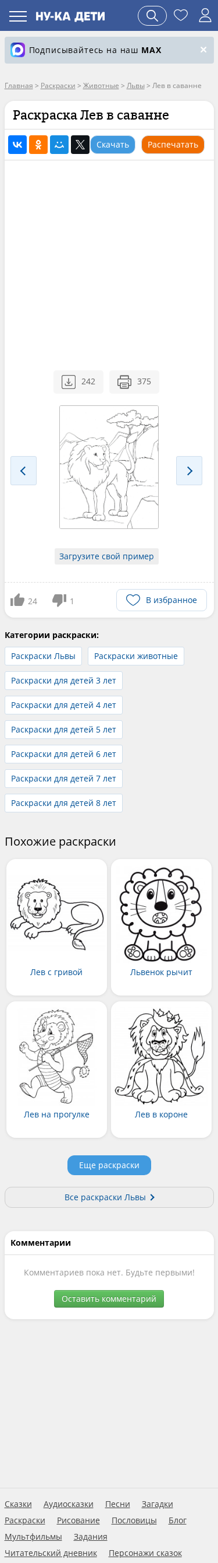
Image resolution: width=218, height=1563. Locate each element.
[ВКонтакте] (17, 144)
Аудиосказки (69, 1504)
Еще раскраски (109, 1165)
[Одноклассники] (38, 144)
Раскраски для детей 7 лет (63, 778)
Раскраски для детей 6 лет (63, 753)
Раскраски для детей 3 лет (63, 680)
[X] (80, 144)
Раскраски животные (136, 655)
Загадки (157, 1504)
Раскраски (25, 1520)
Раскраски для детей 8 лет (63, 802)
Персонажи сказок (145, 1553)
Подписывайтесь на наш (95, 49)
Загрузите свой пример (106, 556)
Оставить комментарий (109, 1298)
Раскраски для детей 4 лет (63, 704)
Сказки (18, 1504)
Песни (117, 1504)
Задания (91, 1537)
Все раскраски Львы (105, 1197)
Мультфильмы (33, 1537)
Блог (178, 1520)
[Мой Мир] (59, 144)
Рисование (78, 1520)
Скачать (113, 144)
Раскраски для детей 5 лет (63, 729)
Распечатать (173, 144)
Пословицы (134, 1520)
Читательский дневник (51, 1553)
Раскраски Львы (43, 655)
